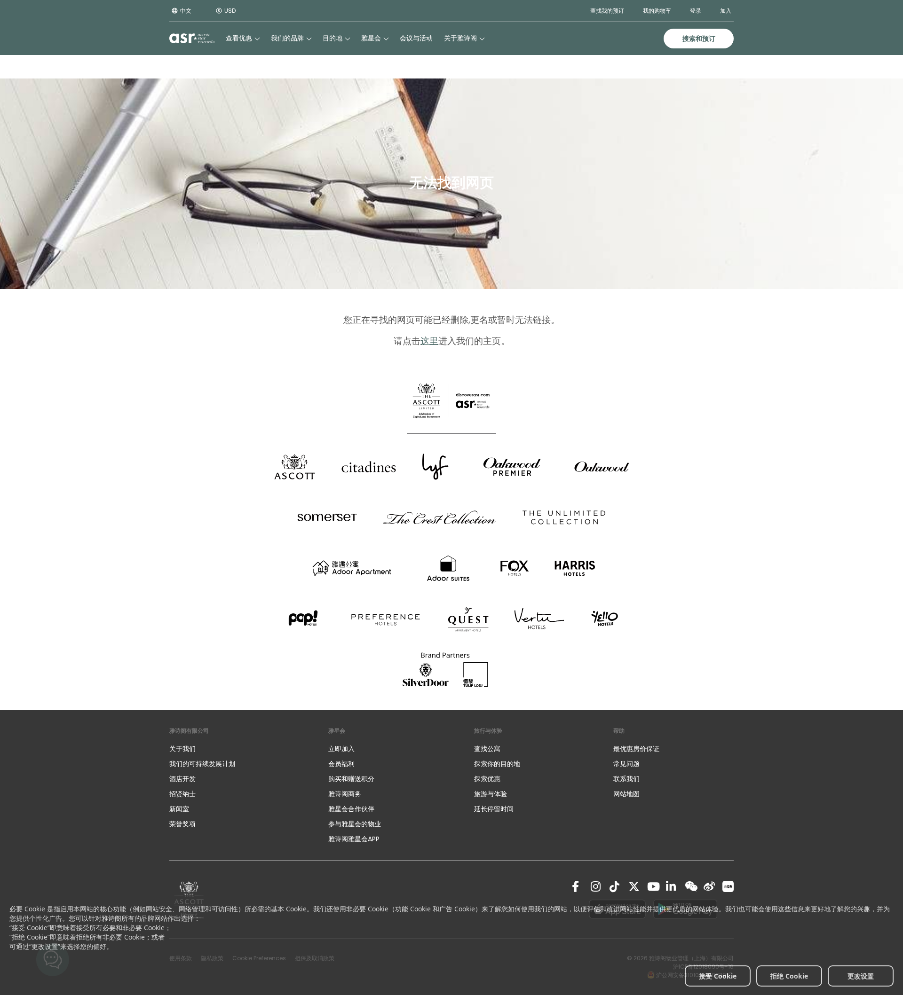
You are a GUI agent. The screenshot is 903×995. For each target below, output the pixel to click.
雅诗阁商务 (344, 794)
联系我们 (626, 778)
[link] (577, 886)
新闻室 (179, 809)
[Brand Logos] (294, 467)
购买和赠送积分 (351, 778)
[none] (239, 748)
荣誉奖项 (182, 824)
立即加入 (341, 748)
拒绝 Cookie (789, 975)
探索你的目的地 (497, 763)
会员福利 (341, 763)
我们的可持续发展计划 (202, 763)
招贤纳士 (182, 794)
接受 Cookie (718, 975)
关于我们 (182, 748)
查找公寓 (487, 748)
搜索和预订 (698, 38)
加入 (725, 11)
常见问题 (626, 763)
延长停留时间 (494, 809)
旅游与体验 (491, 794)
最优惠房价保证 (636, 748)
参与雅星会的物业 (354, 824)
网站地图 (626, 794)
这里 (429, 341)
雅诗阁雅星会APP (354, 839)
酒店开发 (182, 778)
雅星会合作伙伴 (351, 809)
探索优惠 (487, 778)
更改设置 (861, 975)
